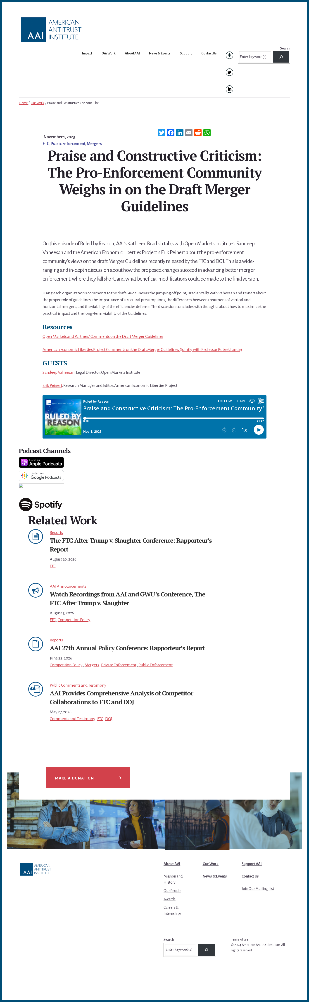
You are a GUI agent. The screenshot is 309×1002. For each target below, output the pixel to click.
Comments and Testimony (72, 718)
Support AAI (252, 864)
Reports (56, 532)
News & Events (215, 876)
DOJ (108, 718)
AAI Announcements (68, 586)
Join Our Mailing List (258, 889)
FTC (46, 143)
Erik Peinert (52, 385)
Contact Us (250, 876)
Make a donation (74, 778)
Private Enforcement (118, 665)
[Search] (281, 56)
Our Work (37, 103)
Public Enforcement (67, 143)
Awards (170, 899)
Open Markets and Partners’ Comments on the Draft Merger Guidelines (103, 336)
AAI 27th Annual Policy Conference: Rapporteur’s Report (127, 648)
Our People (172, 891)
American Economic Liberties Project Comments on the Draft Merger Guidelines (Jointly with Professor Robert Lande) (142, 349)
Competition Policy (74, 619)
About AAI (172, 864)
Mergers (94, 143)
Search (285, 48)
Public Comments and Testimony (78, 685)
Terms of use (239, 939)
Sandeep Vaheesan (59, 372)
